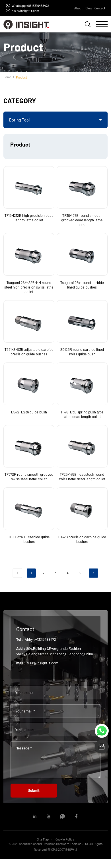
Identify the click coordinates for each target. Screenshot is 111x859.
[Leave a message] (102, 747)
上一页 (17, 573)
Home (7, 77)
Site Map (43, 839)
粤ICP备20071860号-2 (62, 849)
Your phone (24, 729)
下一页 (93, 573)
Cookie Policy (65, 839)
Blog (88, 8)
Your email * (25, 711)
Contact (99, 8)
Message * (23, 748)
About (78, 8)
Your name (24, 692)
